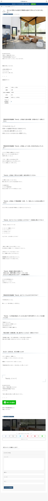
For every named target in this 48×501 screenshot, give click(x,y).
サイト (5, 481)
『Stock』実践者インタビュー (8, 14)
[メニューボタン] (1, 1)
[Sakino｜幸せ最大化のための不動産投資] (24, 1)
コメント (6, 456)
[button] (5, 436)
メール (5, 477)
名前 (5, 472)
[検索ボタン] (46, 1)
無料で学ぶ (33, 4)
